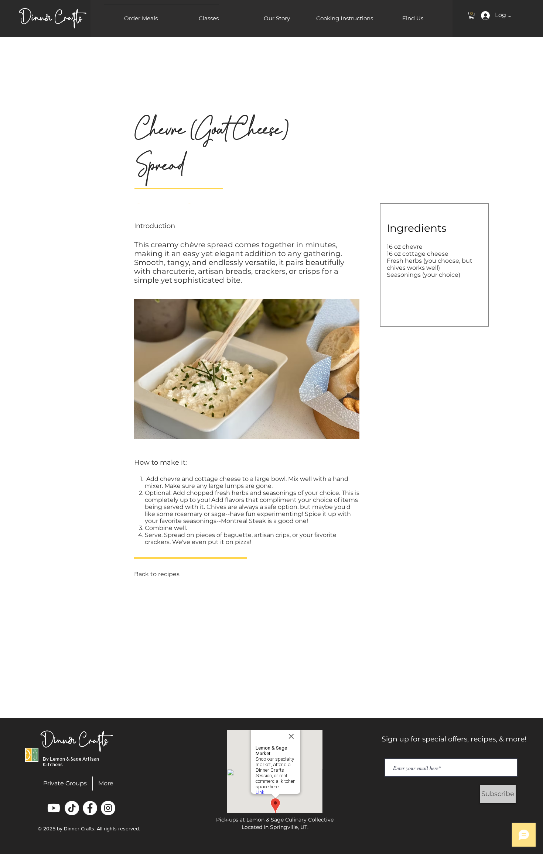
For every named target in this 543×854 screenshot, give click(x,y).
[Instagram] (108, 808)
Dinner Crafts (75, 737)
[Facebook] (90, 808)
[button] (209, 18)
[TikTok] (72, 808)
